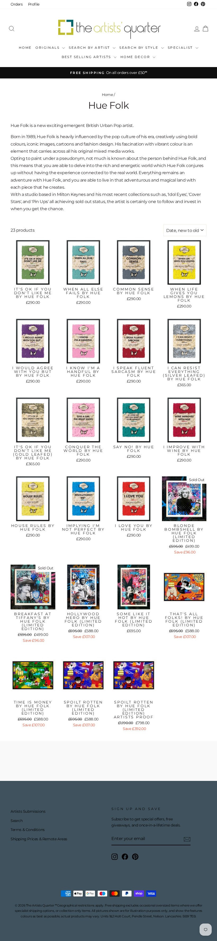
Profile (33, 4)
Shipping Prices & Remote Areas (39, 839)
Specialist (181, 48)
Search (17, 821)
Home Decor (135, 57)
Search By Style (139, 48)
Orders (17, 4)
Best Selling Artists (87, 57)
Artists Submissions (28, 811)
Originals (48, 48)
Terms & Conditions (28, 830)
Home (25, 48)
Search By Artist (90, 48)
